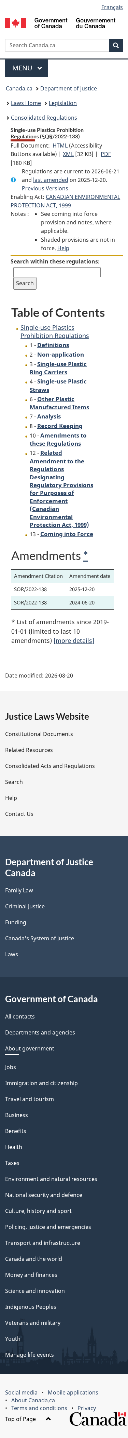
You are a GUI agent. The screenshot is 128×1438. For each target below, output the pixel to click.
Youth (12, 1338)
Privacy (86, 1408)
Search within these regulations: (55, 261)
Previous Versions (45, 188)
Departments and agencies (40, 1032)
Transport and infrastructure (42, 1243)
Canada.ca (19, 88)
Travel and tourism (29, 1099)
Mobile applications (73, 1392)
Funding (15, 922)
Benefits (15, 1131)
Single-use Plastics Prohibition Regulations (54, 331)
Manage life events (29, 1354)
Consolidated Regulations (44, 117)
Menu (23, 67)
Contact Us (19, 814)
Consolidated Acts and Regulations (50, 766)
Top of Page (21, 1419)
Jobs (10, 1067)
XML (68, 154)
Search (14, 782)
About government (29, 1048)
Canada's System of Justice (39, 938)
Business (16, 1115)
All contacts (20, 1016)
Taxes (12, 1163)
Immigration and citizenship (41, 1083)
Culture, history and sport (38, 1211)
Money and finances (31, 1275)
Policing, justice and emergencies (48, 1227)
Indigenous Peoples (30, 1307)
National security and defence (43, 1195)
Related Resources (29, 750)
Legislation (63, 103)
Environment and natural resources (51, 1179)
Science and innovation (35, 1291)
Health (13, 1147)
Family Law (19, 890)
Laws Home (26, 103)
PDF (106, 154)
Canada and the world (33, 1259)
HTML (60, 145)
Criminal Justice (25, 906)
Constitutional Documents (39, 734)
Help (63, 248)
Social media (21, 1392)
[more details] (74, 640)
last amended (50, 180)
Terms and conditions (39, 1408)
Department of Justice (68, 88)
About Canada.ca (33, 1400)
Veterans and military (32, 1322)
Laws (11, 954)
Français (112, 7)
